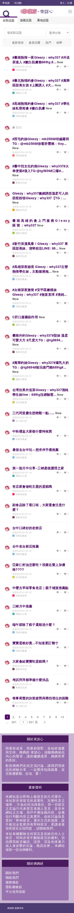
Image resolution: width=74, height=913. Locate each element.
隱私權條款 (14, 886)
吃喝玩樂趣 (21, 115)
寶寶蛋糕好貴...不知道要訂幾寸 (35, 643)
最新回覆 (35, 42)
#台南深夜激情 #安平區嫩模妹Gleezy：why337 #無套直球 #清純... (39, 292)
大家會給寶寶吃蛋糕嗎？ (30, 661)
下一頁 (44, 722)
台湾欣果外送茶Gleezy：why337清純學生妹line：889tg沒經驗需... (40, 392)
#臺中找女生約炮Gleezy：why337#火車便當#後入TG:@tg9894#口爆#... (40, 168)
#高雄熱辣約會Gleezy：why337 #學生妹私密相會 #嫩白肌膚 (41, 106)
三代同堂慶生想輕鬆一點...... (33, 413)
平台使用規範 (15, 891)
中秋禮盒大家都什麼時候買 (32, 431)
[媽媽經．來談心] (37, 13)
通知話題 (43, 20)
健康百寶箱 (21, 232)
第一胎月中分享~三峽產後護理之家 (38, 468)
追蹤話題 (26, 20)
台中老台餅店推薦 (25, 546)
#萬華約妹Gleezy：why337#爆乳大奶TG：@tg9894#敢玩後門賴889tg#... (40, 365)
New (60, 62)
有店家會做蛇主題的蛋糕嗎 (32, 486)
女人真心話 (21, 420)
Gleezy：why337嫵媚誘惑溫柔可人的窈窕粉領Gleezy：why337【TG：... (40, 195)
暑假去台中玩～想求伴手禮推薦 (35, 449)
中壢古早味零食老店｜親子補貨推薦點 (40, 587)
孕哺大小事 (21, 92)
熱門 (48, 42)
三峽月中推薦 (22, 606)
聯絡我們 (12, 877)
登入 (62, 3)
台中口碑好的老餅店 (27, 528)
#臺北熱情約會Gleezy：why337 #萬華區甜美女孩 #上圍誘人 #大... (41, 82)
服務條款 (12, 882)
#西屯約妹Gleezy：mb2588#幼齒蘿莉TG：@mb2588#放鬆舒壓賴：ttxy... (40, 141)
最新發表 (18, 42)
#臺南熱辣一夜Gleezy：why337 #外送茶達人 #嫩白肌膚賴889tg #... (41, 59)
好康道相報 (21, 69)
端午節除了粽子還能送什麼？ (33, 624)
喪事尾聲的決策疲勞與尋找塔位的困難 (40, 698)
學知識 (6, 3)
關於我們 (12, 872)
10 (62, 717)
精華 (59, 42)
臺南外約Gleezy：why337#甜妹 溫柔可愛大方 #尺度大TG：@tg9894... (40, 337)
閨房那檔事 (21, 155)
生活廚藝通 (21, 402)
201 (14, 722)
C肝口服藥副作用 (25, 317)
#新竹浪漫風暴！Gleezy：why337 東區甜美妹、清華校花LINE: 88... (40, 246)
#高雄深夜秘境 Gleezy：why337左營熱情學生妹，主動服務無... (40, 269)
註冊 (69, 3)
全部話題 (9, 20)
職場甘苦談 (21, 209)
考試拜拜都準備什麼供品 (30, 679)
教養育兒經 (21, 182)
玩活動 (18, 3)
